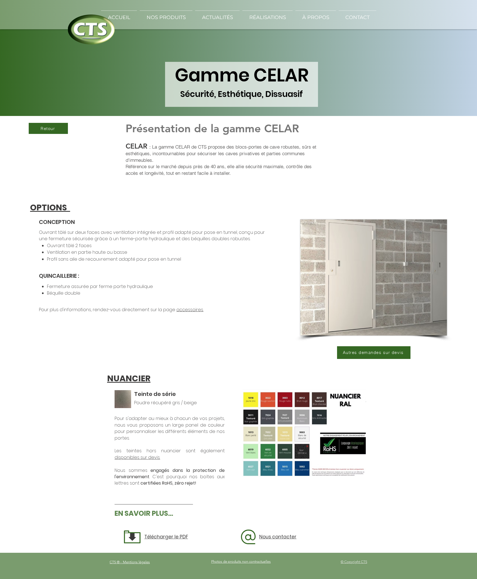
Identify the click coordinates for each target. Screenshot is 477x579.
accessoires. (189, 309)
